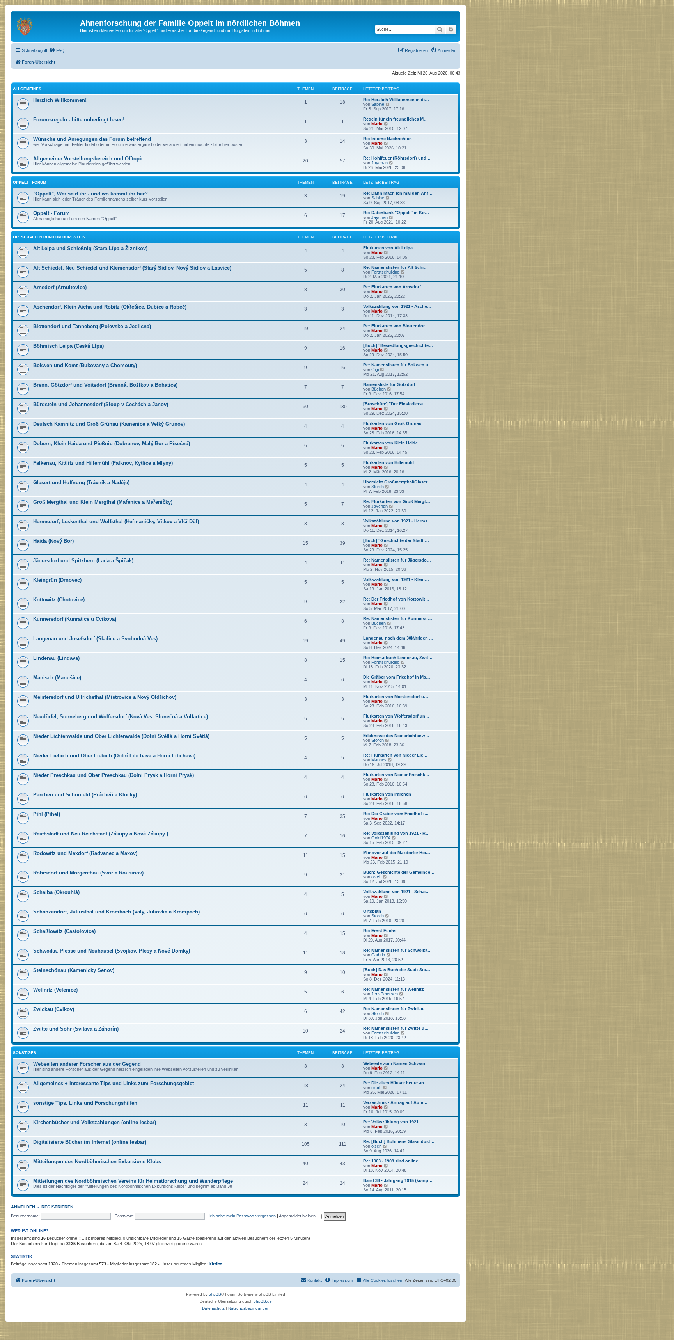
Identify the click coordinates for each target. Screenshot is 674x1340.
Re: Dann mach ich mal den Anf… (398, 193)
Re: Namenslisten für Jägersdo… (397, 560)
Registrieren (57, 1207)
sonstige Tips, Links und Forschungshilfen (85, 1103)
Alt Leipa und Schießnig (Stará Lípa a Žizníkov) (90, 248)
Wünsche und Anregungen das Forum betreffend (92, 139)
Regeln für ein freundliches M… (395, 119)
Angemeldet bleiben (298, 1216)
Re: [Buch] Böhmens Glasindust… (399, 1141)
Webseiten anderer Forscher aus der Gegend (87, 1064)
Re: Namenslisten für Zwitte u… (396, 1028)
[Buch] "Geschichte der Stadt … (396, 540)
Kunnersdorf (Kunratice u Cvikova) (74, 619)
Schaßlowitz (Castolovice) (64, 931)
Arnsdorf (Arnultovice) (60, 287)
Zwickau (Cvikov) (53, 1009)
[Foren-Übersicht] (46, 25)
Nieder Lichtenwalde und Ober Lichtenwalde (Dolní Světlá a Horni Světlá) (121, 736)
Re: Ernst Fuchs (379, 930)
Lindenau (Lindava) (56, 658)
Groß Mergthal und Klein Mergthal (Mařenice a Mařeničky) (102, 502)
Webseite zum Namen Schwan (394, 1063)
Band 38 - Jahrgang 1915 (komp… (398, 1180)
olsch (376, 876)
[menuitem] (57, 50)
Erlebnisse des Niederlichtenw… (396, 735)
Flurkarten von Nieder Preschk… (396, 774)
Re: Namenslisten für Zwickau (394, 1008)
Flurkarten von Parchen (387, 794)
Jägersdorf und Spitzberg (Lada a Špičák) (83, 560)
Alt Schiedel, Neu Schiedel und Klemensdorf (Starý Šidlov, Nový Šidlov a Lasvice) (132, 268)
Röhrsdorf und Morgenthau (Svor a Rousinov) (88, 873)
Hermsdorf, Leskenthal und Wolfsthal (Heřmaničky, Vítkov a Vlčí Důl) (116, 521)
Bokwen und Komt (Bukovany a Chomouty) (85, 365)
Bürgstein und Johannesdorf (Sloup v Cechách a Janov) (100, 404)
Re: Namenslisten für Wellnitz (393, 989)
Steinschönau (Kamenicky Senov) (73, 970)
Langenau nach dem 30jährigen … (398, 638)
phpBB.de (263, 1301)
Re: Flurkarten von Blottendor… (396, 325)
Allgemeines (27, 89)
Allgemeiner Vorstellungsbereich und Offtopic (88, 159)
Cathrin (378, 955)
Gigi (375, 369)
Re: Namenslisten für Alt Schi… (395, 267)
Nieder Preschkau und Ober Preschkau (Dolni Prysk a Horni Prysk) (113, 775)
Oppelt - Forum (29, 182)
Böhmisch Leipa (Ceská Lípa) (68, 346)
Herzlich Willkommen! (60, 100)
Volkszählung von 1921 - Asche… (397, 306)
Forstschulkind (385, 272)
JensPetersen (384, 994)
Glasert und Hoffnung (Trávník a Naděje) (81, 482)
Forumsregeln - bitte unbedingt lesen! (78, 120)
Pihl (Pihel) (46, 814)
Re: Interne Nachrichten (387, 138)
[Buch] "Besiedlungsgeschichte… (398, 345)
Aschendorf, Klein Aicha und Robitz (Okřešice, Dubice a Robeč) (109, 307)
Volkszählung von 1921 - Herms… (397, 521)
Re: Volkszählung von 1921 (391, 1122)
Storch (377, 486)
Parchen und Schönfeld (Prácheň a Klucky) (85, 795)
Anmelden (23, 1207)
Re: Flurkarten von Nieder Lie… (395, 755)
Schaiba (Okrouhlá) (56, 892)
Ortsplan (372, 911)
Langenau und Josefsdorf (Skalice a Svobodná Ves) (95, 639)
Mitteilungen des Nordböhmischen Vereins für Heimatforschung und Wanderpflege (133, 1181)
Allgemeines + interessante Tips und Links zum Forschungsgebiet (113, 1083)
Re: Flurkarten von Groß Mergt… (396, 501)
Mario (377, 123)
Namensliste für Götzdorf (389, 384)
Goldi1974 (380, 837)
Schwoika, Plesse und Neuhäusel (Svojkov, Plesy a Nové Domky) (111, 951)
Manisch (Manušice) (57, 678)
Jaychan (379, 162)
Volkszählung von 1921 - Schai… (396, 891)
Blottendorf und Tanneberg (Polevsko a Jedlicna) (92, 326)
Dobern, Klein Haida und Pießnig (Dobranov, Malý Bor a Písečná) (111, 443)
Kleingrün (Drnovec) (57, 580)
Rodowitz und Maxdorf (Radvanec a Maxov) (85, 853)
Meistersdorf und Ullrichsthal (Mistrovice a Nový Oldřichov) (104, 697)
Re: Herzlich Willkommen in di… (396, 99)
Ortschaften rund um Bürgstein (49, 237)
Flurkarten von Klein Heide (390, 443)
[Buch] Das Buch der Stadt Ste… (396, 969)
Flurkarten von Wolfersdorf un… (396, 716)
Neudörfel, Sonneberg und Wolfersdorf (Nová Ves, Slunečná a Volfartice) (120, 717)
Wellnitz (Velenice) (55, 990)
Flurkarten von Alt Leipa (388, 247)
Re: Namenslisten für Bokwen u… (398, 365)
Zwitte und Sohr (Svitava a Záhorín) (76, 1029)
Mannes (379, 759)
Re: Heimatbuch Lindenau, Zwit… (398, 657)
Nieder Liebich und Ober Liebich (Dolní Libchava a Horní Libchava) (114, 756)
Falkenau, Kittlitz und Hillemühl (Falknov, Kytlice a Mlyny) (103, 463)
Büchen (378, 389)
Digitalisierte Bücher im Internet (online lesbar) (89, 1142)
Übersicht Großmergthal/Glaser (395, 482)
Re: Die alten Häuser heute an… (395, 1083)
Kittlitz (215, 1264)
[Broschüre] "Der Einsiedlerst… (395, 404)
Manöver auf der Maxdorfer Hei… (396, 852)
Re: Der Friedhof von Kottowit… (396, 599)
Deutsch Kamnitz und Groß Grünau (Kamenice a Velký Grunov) (109, 424)
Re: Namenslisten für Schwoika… (397, 950)
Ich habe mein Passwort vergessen (242, 1216)
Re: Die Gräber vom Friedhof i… (396, 813)
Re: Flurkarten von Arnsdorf (392, 286)
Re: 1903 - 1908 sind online (390, 1161)
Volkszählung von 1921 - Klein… (396, 579)
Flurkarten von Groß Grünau (392, 423)
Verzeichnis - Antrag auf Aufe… (395, 1102)
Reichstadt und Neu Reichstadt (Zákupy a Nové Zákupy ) (100, 834)
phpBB (215, 1294)
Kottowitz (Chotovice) (59, 599)
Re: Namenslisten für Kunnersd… (397, 618)
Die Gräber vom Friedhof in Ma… (396, 677)
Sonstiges (24, 1052)
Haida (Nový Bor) (53, 541)
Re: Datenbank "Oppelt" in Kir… (396, 212)
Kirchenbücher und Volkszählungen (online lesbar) (94, 1122)
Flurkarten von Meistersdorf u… (395, 696)
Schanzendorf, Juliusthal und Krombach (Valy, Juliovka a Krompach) (116, 912)
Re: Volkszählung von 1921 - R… (396, 833)
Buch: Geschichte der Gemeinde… (399, 872)
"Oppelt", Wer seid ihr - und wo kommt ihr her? (90, 194)
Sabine (377, 104)
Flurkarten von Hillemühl (388, 462)
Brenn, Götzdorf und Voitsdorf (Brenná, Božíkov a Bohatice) (105, 385)
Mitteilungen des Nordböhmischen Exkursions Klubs (97, 1161)
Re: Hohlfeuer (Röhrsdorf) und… (397, 158)
